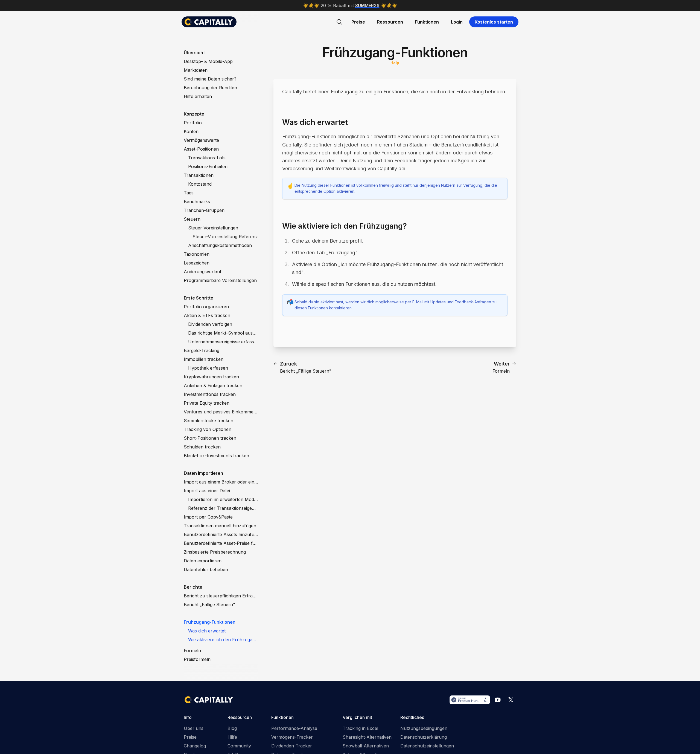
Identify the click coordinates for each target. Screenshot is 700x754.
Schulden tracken (202, 447)
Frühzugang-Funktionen (209, 622)
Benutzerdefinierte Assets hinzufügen (221, 534)
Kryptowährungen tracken (211, 376)
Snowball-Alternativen (366, 746)
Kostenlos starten (494, 22)
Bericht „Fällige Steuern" (209, 604)
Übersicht (194, 52)
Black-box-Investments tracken (216, 455)
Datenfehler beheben (206, 569)
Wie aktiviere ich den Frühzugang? (223, 639)
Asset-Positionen (201, 149)
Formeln (192, 650)
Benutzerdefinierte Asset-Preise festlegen (221, 543)
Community (239, 746)
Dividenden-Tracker (291, 746)
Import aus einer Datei (207, 490)
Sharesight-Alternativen (367, 737)
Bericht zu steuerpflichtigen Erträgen (221, 595)
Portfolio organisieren (206, 306)
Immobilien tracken (203, 359)
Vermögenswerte (201, 140)
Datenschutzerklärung (423, 737)
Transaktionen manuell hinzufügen (220, 525)
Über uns (193, 728)
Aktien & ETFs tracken (207, 315)
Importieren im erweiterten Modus (223, 499)
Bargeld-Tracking (201, 350)
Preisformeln (197, 659)
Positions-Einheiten (208, 166)
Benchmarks (197, 201)
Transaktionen (199, 175)
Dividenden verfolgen (210, 324)
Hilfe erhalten (198, 96)
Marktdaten (196, 70)
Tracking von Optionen (207, 429)
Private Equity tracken (206, 403)
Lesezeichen (196, 263)
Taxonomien (196, 254)
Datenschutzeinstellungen (427, 746)
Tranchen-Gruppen (204, 210)
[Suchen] (339, 21)
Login (457, 22)
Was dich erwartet (207, 631)
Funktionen (427, 22)
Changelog (195, 746)
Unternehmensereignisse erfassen (223, 341)
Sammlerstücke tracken (208, 420)
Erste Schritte (198, 298)
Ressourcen (390, 22)
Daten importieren (203, 473)
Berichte (193, 587)
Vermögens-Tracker (292, 737)
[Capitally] (209, 21)
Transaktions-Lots (207, 157)
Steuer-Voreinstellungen (213, 228)
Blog (232, 728)
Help (394, 63)
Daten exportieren (202, 560)
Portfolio (193, 122)
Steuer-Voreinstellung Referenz (225, 236)
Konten (191, 131)
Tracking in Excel (360, 728)
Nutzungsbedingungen (423, 728)
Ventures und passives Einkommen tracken (221, 412)
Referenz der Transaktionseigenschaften (223, 508)
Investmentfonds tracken (210, 394)
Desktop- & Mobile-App (208, 61)
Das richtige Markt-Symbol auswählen (223, 333)
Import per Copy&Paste (208, 517)
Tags (189, 192)
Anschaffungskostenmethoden (220, 245)
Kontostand (200, 184)
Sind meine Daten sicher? (210, 79)
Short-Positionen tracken (210, 438)
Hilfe (232, 737)
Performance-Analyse (294, 728)
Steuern (192, 219)
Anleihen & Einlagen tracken (213, 385)
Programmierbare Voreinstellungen (220, 280)
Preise (358, 22)
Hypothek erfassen (208, 368)
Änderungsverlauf (202, 271)
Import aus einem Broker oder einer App (221, 482)
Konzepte (194, 114)
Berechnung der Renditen (210, 87)
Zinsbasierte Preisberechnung (215, 552)
